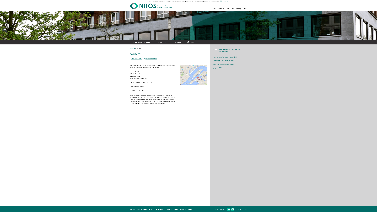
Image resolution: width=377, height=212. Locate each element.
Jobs (232, 8)
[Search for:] (204, 42)
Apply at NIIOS (217, 68)
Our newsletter (221, 209)
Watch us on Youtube (232, 209)
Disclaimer (238, 209)
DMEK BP (178, 42)
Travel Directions (151, 59)
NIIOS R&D (162, 42)
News (238, 8)
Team (227, 8)
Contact (244, 8)
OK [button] (221, 1)
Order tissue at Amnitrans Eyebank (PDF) (224, 57)
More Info (225, 1)
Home (151, 6)
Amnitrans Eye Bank (142, 42)
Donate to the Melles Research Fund (223, 60)
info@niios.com (139, 86)
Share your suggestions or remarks (223, 64)
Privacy (245, 209)
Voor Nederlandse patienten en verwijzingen (229, 51)
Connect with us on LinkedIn (228, 209)
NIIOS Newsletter (136, 59)
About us (221, 8)
